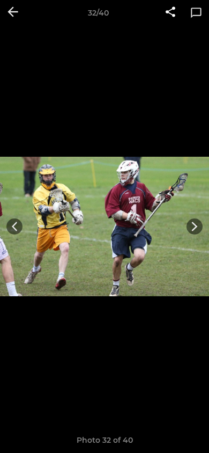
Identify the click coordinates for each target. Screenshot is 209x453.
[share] (170, 12)
